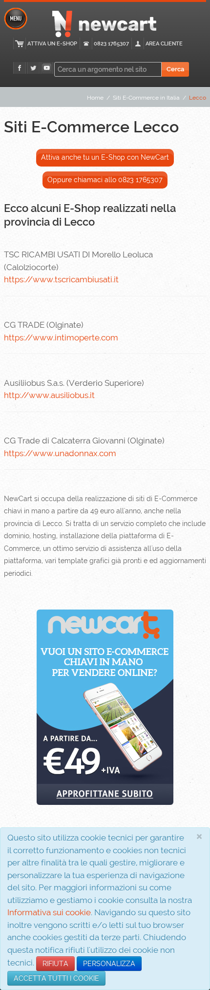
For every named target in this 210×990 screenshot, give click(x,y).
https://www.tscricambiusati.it (61, 279)
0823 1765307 (111, 44)
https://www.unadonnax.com (60, 453)
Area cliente (164, 44)
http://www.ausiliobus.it (49, 395)
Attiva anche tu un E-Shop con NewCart (105, 157)
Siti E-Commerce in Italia (146, 97)
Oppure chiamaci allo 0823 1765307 (105, 180)
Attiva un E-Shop (52, 44)
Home (95, 97)
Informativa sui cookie (49, 912)
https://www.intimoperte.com (61, 337)
